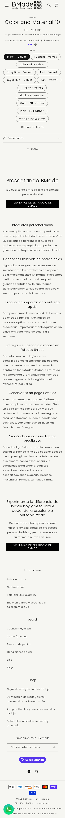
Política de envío (47, 813)
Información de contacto (47, 808)
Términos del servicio (23, 813)
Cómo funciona (17, 636)
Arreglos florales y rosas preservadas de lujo (31, 711)
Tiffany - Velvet (32, 87)
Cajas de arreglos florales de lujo (28, 689)
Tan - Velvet (49, 80)
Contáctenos (15, 587)
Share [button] (34, 149)
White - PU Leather (32, 118)
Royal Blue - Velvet (19, 80)
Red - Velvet (48, 72)
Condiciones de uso (20, 652)
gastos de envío (16, 34)
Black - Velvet (16, 56)
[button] (7, 5)
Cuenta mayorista (19, 628)
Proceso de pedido (19, 644)
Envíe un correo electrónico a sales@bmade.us (26, 605)
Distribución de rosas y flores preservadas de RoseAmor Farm (28, 699)
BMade (29, 799)
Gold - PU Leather (32, 103)
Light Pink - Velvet (32, 64)
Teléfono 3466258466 (21, 595)
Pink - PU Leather (32, 111)
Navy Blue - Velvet (19, 72)
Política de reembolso (38, 803)
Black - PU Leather (32, 95)
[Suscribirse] (54, 747)
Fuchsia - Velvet (45, 56)
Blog (9, 659)
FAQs (10, 667)
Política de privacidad (19, 808)
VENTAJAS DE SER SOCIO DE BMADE (33, 204)
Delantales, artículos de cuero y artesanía (28, 723)
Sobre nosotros (17, 579)
